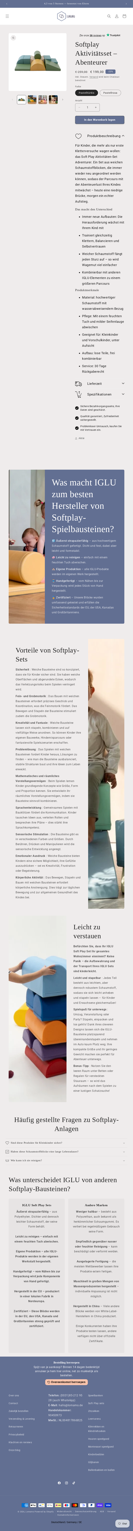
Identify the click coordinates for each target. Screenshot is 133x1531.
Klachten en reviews (20, 1442)
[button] (7, 16)
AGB (102, 1511)
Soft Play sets (96, 1403)
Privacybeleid (16, 1434)
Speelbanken (95, 1395)
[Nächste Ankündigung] (126, 4)
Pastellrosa (110, 92)
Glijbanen (93, 1462)
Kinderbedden (96, 1454)
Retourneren (16, 1426)
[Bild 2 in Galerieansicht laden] (32, 99)
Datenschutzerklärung (85, 1511)
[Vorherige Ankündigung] (7, 4)
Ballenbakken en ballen (101, 1470)
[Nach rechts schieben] (62, 99)
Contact (13, 1403)
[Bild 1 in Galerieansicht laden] (21, 99)
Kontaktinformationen (68, 1515)
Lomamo (30, 1512)
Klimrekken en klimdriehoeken (97, 1428)
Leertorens (94, 1418)
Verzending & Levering (22, 1418)
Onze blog (14, 1450)
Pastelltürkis (86, 92)
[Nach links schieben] (12, 99)
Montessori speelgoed (101, 1446)
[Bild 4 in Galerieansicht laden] (53, 99)
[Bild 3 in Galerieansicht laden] (42, 99)
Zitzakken (93, 1411)
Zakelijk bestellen (19, 1411)
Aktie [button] (82, 438)
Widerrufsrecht (64, 1511)
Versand (94, 77)
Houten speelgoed (98, 1438)
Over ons (14, 1395)
